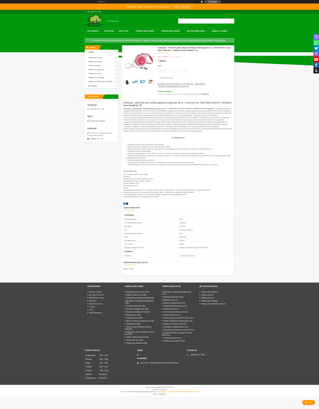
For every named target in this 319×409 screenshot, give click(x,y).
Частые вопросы (95, 313)
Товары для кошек (170, 31)
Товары (91, 52)
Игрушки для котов (171, 309)
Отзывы (92, 307)
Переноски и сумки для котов (175, 324)
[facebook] (124, 204)
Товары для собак (144, 31)
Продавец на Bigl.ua (159, 389)
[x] (127, 204)
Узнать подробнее (182, 6)
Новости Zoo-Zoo (95, 304)
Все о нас (124, 31)
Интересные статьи (96, 298)
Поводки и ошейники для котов (176, 327)
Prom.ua (170, 387)
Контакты (109, 31)
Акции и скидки (219, 31)
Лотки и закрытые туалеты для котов (178, 318)
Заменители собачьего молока (138, 312)
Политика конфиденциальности (187, 392)
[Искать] (231, 21)
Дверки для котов (171, 300)
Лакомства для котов (172, 315)
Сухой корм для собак (134, 340)
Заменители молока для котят (175, 306)
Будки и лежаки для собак (136, 295)
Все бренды (92, 86)
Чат (310, 403)
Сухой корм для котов (172, 338)
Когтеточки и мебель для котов (176, 312)
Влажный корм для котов (173, 297)
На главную (93, 31)
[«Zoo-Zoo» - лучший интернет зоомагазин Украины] (94, 21)
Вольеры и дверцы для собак (137, 309)
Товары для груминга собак (136, 343)
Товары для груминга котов (174, 341)
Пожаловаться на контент (166, 392)
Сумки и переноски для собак (137, 337)
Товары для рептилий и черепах (100, 81)
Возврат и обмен (95, 292)
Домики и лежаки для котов (174, 303)
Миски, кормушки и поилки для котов (178, 321)
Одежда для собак (133, 324)
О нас (91, 310)
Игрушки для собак (133, 315)
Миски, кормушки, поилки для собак (140, 321)
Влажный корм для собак (136, 306)
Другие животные (196, 31)
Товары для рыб (94, 65)
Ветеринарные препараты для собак (140, 298)
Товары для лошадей (96, 77)
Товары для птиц (94, 73)
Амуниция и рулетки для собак (138, 292)
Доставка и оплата (96, 295)
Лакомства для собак (134, 318)
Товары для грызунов (96, 69)
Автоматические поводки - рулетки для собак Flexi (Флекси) (117, 40)
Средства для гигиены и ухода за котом (179, 330)
